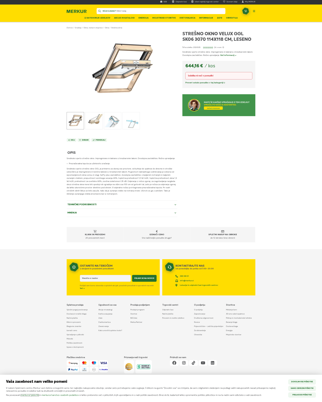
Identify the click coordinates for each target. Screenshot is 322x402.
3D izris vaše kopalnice (235, 314)
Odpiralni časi (167, 310)
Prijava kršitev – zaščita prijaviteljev (208, 326)
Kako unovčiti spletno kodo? (110, 330)
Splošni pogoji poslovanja (77, 310)
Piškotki (70, 339)
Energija (143, 18)
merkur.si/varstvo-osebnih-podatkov (60, 395)
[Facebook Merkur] (174, 363)
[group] (75, 120)
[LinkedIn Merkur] (212, 363)
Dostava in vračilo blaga (76, 314)
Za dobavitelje (200, 330)
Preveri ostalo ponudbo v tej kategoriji (204, 83)
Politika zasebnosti (74, 343)
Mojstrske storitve (164, 18)
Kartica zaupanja (105, 314)
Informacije (206, 18)
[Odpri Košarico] (246, 11)
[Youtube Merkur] (203, 363)
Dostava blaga (232, 326)
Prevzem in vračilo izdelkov (173, 318)
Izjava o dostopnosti (75, 347)
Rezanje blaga (231, 322)
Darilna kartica (104, 322)
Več (81, 288)
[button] (122, 69)
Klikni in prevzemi (95, 235)
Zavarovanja (103, 326)
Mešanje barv (231, 310)
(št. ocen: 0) (219, 47)
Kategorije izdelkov (98, 18)
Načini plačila (72, 318)
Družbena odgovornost (203, 318)
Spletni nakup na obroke (222, 235)
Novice (197, 322)
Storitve (133, 314)
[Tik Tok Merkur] (193, 363)
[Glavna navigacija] (254, 11)
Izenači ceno (156, 235)
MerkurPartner (136, 322)
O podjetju (198, 310)
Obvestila (232, 18)
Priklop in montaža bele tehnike (239, 318)
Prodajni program (137, 310)
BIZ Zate (133, 318)
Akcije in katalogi (124, 18)
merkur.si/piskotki (30, 395)
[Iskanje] (100, 11)
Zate (219, 18)
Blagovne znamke (74, 326)
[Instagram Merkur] (184, 363)
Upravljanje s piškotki (75, 335)
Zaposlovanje (199, 314)
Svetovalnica (187, 18)
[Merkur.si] (77, 12)
